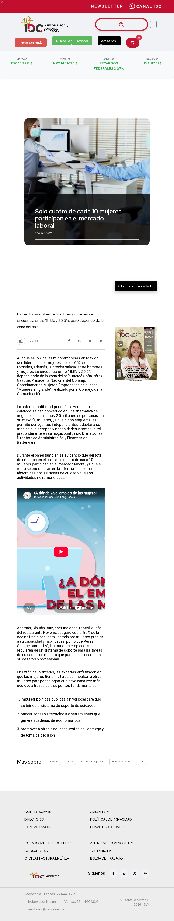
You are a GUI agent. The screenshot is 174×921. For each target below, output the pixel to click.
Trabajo (69, 761)
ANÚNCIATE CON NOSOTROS (113, 843)
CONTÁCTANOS (37, 827)
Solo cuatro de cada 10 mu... (139, 286)
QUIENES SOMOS (37, 812)
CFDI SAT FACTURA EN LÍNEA (46, 858)
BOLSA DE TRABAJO (106, 858)
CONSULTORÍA (36, 851)
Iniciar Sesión (29, 43)
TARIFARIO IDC (101, 851)
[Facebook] (113, 873)
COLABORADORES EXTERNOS (48, 843)
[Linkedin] (145, 873)
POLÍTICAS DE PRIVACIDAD (111, 819)
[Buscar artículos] (121, 24)
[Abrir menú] (153, 24)
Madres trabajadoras (92, 761)
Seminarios (108, 41)
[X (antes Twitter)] (134, 873)
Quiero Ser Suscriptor (72, 41)
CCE (141, 761)
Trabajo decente (121, 761)
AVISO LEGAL (100, 812)
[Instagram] (124, 873)
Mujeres (53, 761)
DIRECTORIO (34, 819)
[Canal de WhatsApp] (145, 6)
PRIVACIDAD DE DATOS (107, 827)
